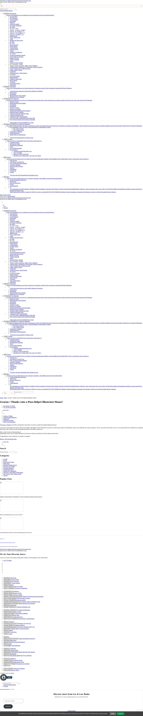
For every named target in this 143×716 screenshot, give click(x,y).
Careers (12, 172)
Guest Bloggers (14, 186)
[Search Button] (16, 9)
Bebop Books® (14, 45)
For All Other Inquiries (16, 148)
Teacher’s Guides (14, 107)
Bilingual (12, 22)
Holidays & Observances (16, 40)
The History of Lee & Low (17, 162)
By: (9, 407)
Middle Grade (13, 36)
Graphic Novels (14, 49)
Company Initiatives (15, 165)
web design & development (4, 689)
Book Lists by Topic (8, 462)
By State (12, 42)
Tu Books (12, 82)
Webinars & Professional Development (20, 110)
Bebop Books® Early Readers (18, 95)
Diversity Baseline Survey (24, 175)
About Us (48, 159)
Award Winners (14, 19)
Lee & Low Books (15, 76)
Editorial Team (7, 615)
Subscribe (8, 706)
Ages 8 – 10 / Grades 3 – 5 (17, 31)
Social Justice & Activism (16, 56)
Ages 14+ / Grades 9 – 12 (16, 34)
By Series (12, 27)
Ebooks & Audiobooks (16, 52)
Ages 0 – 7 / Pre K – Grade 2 (17, 30)
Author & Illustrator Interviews (18, 180)
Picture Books (13, 46)
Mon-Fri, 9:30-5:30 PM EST (21, 154)
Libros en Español (8, 586)
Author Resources (14, 133)
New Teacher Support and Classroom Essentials (22, 119)
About (5, 157)
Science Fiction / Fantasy (16, 62)
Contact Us (24, 141)
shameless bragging (8, 420)
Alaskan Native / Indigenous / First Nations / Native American (26, 67)
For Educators (7, 98)
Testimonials (13, 169)
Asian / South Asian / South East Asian (20, 68)
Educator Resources (15, 183)
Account (5, 208)
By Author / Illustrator (15, 25)
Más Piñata (13, 85)
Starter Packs (13, 92)
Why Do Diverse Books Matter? (18, 163)
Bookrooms (13, 106)
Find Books (6, 13)
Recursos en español (15, 109)
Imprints (12, 168)
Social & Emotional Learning (17, 55)
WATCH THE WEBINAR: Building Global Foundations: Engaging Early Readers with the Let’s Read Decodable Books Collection (63, 192)
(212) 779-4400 (17, 152)
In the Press (13, 171)
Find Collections (39, 88)
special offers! (11, 196)
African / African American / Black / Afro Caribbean (23, 65)
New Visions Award (18, 130)
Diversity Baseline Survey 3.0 (11, 627)
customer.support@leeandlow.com (22, 151)
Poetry (11, 61)
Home (1, 398)
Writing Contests (30, 127)
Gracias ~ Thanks (8, 416)
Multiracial (6, 419)
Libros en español (14, 24)
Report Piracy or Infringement (18, 134)
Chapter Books (14, 48)
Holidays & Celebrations (9, 471)
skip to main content (5, 195)
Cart (4, 205)
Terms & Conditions (8, 668)
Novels (12, 51)
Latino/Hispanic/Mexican (10, 417)
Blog (5, 177)
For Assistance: (14, 150)
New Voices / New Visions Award (12, 474)
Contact (6, 139)
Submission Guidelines (16, 131)
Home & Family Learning (17, 112)
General (5, 475)
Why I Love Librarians (9, 422)
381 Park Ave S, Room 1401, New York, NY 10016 (27, 155)
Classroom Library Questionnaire (18, 116)
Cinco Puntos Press (15, 83)
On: (9, 406)
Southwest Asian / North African (18, 73)
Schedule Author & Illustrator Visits (19, 113)
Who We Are (13, 160)
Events (11, 184)
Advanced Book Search (6, 10)
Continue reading (72, 710)
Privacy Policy (7, 670)
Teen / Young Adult (15, 37)
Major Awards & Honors (16, 166)
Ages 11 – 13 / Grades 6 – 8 (17, 33)
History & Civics (14, 58)
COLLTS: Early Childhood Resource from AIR (22, 118)
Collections (6, 86)
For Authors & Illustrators (10, 124)
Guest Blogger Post (8, 469)
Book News (13, 181)
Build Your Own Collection (17, 97)
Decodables (13, 21)
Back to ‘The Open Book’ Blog (8, 439)
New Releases (13, 18)
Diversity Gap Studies (9, 466)
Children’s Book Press (16, 79)
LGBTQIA (13, 71)
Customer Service (14, 142)
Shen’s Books (13, 80)
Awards (5, 459)
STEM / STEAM (14, 59)
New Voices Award (18, 128)
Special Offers (13, 16)
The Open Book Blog (34, 178)
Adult (11, 39)
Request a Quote (14, 102)
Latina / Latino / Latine (16, 70)
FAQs (11, 147)
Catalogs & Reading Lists (16, 115)
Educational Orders (15, 144)
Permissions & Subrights (16, 145)
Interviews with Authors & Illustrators (13, 472)
